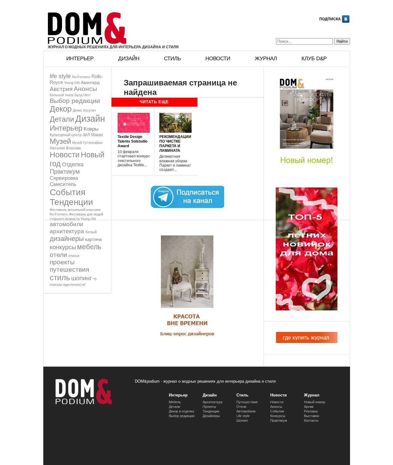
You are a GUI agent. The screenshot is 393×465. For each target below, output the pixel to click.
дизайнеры (67, 238)
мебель (89, 247)
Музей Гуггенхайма (87, 142)
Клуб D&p (314, 58)
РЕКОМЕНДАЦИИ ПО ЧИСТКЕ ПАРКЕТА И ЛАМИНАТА (175, 144)
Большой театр (61, 95)
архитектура (67, 231)
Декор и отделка (181, 411)
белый (91, 232)
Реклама (310, 411)
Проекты (209, 406)
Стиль (172, 58)
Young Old (72, 83)
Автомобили (245, 411)
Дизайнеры (211, 416)
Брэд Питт (83, 95)
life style (60, 76)
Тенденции (71, 202)
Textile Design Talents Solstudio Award (132, 141)
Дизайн (128, 58)
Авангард (90, 82)
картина (93, 239)
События (67, 192)
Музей (60, 141)
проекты (62, 262)
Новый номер (314, 402)
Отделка (73, 164)
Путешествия (247, 402)
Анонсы (85, 88)
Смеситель (63, 184)
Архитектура (212, 402)
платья (73, 256)
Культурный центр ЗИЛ (70, 135)
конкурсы (63, 247)
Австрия (61, 88)
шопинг (81, 278)
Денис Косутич (84, 110)
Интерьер (80, 58)
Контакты (311, 420)
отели (58, 254)
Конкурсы (277, 416)
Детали (62, 119)
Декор (61, 108)
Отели (241, 406)
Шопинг (242, 420)
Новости (217, 58)
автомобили (66, 224)
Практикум (65, 171)
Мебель (175, 402)
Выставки (311, 416)
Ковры (91, 129)
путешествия (69, 269)
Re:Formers (81, 77)
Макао (97, 134)
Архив (308, 406)
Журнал (266, 58)
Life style (243, 416)
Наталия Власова (65, 148)
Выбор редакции (75, 100)
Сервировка (64, 178)
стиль (60, 277)
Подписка (330, 19)
